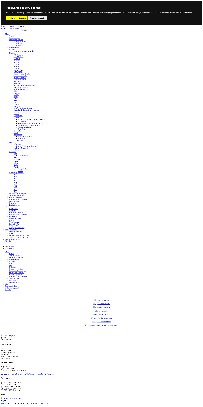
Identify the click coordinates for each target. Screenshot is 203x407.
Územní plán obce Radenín (18, 199)
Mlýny (16, 97)
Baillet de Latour (19, 89)
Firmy (11, 142)
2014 (15, 182)
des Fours (17, 83)
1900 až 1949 (18, 70)
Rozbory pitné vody (20, 42)
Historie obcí (18, 135)
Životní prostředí (14, 38)
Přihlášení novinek (11, 248)
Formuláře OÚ (14, 224)
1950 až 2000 (18, 72)
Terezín (16, 167)
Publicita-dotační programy (18, 193)
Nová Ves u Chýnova (25, 136)
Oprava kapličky (23, 155)
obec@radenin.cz (15, 28)
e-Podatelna (13, 216)
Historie (12, 53)
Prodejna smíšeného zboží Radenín (25, 146)
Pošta (15, 99)
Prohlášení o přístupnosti (45, 374)
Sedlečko (17, 159)
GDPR (11, 220)
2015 (15, 180)
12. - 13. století (18, 57)
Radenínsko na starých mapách (24, 51)
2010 (15, 190)
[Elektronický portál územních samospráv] (101, 325)
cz (1, 336)
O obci (11, 36)
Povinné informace (15, 218)
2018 (15, 174)
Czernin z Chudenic (20, 80)
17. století (17, 64)
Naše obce (12, 152)
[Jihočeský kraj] (101, 307)
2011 (15, 188)
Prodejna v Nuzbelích (21, 148)
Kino (15, 102)
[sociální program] (101, 314)
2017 (15, 176)
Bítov (15, 154)
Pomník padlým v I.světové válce (29, 125)
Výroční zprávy (14, 222)
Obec (7, 34)
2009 (15, 192)
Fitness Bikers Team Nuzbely (19, 235)
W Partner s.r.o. (43, 403)
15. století (17, 61)
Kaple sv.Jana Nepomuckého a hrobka (30, 123)
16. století (17, 62)
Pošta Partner (18, 144)
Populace (17, 93)
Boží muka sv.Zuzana (25, 127)
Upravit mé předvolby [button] (37, 18)
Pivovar (16, 114)
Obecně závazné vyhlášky (18, 214)
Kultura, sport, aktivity (12, 239)
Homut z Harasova (20, 78)
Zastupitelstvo (14, 201)
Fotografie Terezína (24, 169)
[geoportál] (101, 311)
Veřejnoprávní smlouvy (17, 228)
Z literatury (17, 118)
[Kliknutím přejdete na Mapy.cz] (12, 398)
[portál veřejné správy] (101, 318)
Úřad (6, 207)
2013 (15, 184)
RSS (56, 374)
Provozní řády (18, 43)
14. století (17, 59)
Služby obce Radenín (16, 195)
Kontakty (12, 211)
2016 (15, 178)
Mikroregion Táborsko (16, 231)
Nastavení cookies (16, 374)
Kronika (12, 49)
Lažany (16, 163)
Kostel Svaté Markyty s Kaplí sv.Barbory (31, 119)
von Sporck (17, 81)
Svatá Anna (21, 129)
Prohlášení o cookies (30, 374)
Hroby (16, 157)
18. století (17, 66)
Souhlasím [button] (11, 18)
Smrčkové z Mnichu (20, 76)
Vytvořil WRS (5, 403)
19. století (17, 68)
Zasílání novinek (14, 205)
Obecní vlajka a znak (16, 197)
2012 (15, 186)
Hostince (16, 100)
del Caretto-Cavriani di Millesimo (25, 85)
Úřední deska (13, 209)
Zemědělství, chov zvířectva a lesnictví (26, 110)
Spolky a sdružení (11, 230)
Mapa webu (5, 374)
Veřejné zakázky (14, 226)
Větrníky (8, 241)
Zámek (16, 133)
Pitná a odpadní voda (16, 40)
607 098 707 (5, 28)
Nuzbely (16, 165)
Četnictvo (17, 104)
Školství (16, 95)
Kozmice (17, 161)
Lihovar (16, 112)
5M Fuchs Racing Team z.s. (18, 237)
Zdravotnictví (18, 116)
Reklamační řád (19, 45)
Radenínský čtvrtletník (16, 173)
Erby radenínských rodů (22, 74)
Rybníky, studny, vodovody (23, 108)
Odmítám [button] (22, 18)
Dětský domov (14, 47)
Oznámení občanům (16, 212)
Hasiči (11, 233)
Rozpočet (12, 203)
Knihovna (17, 106)
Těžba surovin (18, 140)
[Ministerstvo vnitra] (101, 322)
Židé (15, 91)
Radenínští (17, 131)
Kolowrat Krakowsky (21, 87)
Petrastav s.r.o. (18, 150)
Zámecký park (22, 121)
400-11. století (18, 55)
